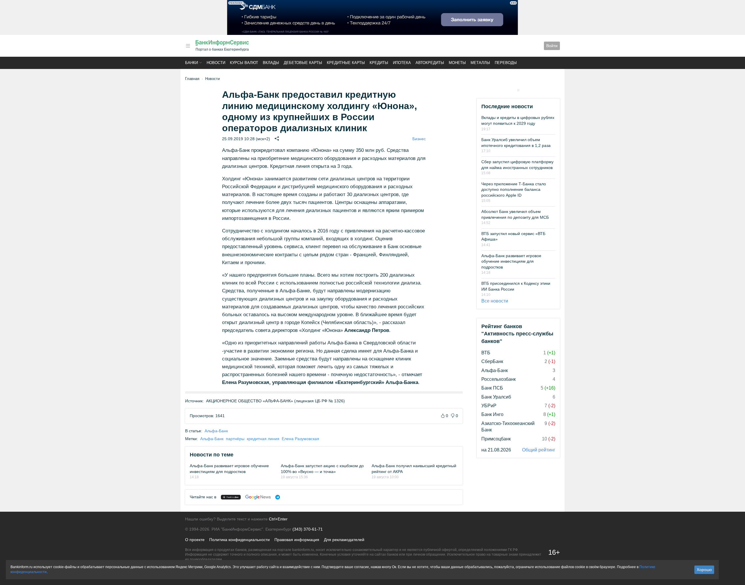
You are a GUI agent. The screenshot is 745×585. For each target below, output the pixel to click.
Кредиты (379, 63)
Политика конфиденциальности (239, 539)
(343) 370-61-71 (307, 529)
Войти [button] (552, 45)
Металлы (480, 63)
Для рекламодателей (344, 539)
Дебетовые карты (303, 63)
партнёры (235, 438)
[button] (188, 46)
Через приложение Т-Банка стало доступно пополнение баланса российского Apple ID (513, 190)
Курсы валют (244, 63)
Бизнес (419, 138)
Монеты (457, 63)
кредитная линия (263, 438)
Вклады (271, 63)
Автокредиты (430, 63)
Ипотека (402, 63)
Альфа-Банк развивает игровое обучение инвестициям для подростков (511, 261)
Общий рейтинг (538, 449)
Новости (216, 63)
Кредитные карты (346, 63)
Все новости (494, 300)
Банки (191, 63)
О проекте (195, 539)
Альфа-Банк (216, 430)
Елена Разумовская (300, 438)
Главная (192, 79)
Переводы (506, 63)
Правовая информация (296, 539)
